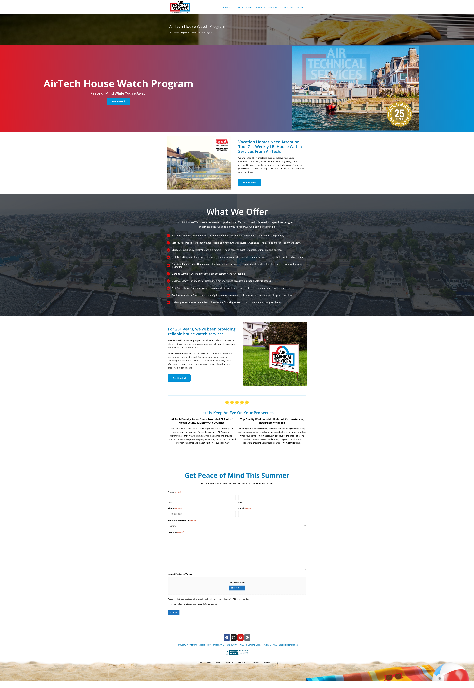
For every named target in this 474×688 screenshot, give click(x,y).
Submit (173, 613)
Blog (276, 663)
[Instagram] (234, 637)
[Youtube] (240, 637)
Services (199, 663)
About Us (241, 663)
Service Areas (254, 663)
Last (240, 502)
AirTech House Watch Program (200, 32)
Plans (209, 663)
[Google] (247, 637)
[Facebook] (227, 637)
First (170, 502)
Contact (267, 663)
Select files (237, 588)
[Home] (170, 32)
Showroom (229, 663)
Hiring (218, 663)
